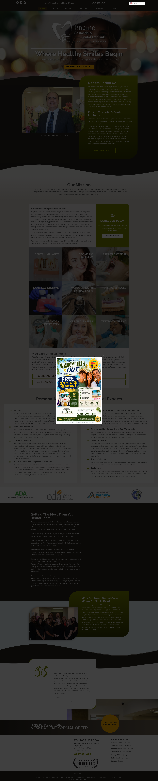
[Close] (103, 355)
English (134, 3)
